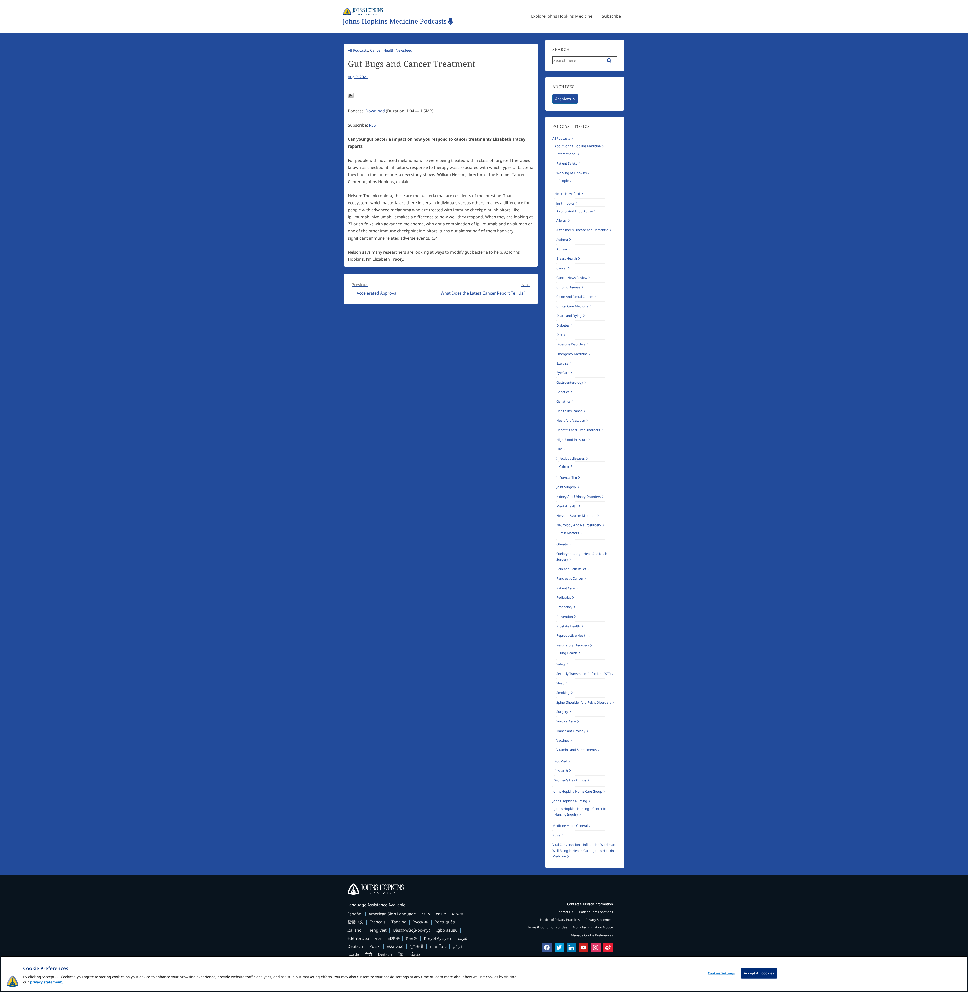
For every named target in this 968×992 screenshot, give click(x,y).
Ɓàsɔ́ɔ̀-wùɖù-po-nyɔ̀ (411, 930)
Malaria (563, 466)
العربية (462, 938)
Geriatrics (563, 401)
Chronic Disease (568, 287)
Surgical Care (566, 721)
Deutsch (355, 946)
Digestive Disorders (570, 344)
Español (354, 914)
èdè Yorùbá (358, 938)
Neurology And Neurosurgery (578, 525)
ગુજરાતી (417, 946)
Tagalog (399, 922)
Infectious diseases (570, 458)
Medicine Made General (570, 825)
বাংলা (378, 938)
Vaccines (562, 740)
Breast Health (566, 258)
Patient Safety (566, 163)
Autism (561, 249)
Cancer (375, 50)
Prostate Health (568, 626)
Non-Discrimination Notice (593, 927)
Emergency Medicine (572, 354)
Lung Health (567, 653)
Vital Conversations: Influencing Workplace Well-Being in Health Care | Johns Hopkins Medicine (584, 850)
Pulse (556, 835)
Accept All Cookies (759, 973)
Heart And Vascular (570, 420)
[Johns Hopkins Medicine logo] (484, 889)
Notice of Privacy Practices (560, 919)
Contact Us (565, 912)
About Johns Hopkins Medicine (577, 146)
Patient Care (565, 588)
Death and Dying (569, 315)
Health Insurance (569, 411)
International (566, 154)
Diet (559, 334)
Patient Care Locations (596, 912)
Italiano (354, 930)
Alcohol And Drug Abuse (574, 211)
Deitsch (385, 954)
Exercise (562, 363)
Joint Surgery (566, 487)
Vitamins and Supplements (576, 749)
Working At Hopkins (571, 173)
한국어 (412, 938)
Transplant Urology (570, 730)
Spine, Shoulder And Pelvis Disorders (583, 702)
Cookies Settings (721, 973)
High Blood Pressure (571, 439)
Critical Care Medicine (572, 306)
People (563, 180)
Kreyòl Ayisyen (437, 938)
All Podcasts (358, 50)
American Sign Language (392, 914)
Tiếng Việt (377, 930)
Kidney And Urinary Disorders (578, 496)
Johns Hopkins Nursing (569, 801)
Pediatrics (563, 597)
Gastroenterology (569, 382)
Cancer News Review (571, 277)
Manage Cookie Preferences (592, 935)
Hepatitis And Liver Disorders (578, 430)
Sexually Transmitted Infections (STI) (583, 673)
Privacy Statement (599, 919)
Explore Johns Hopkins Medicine (561, 16)
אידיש (441, 914)
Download (375, 111)
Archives (563, 99)
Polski (375, 946)
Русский (421, 922)
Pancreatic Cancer (569, 578)
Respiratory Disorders (572, 645)
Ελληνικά (395, 946)
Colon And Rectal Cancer (574, 296)
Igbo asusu (447, 930)
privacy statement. (46, 982)
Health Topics (564, 203)
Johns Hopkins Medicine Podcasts (395, 21)
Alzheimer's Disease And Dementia (582, 230)
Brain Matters (568, 533)
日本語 (393, 938)
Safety (561, 664)
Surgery (562, 711)
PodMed (560, 761)
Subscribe (611, 16)
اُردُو (458, 946)
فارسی (353, 954)
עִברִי (426, 914)
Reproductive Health (571, 635)
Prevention (564, 616)
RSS (372, 125)
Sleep (560, 683)
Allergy (561, 220)
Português (445, 922)
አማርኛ (457, 914)
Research (561, 770)
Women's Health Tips (570, 780)
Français (377, 922)
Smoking (563, 692)
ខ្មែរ (400, 954)
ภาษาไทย (438, 946)
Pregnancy (564, 607)
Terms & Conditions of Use (547, 927)
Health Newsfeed (397, 50)
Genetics (562, 392)
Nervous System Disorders (576, 515)
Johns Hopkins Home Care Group (577, 791)
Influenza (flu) (566, 477)
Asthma (562, 239)
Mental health (566, 506)
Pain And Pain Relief (571, 569)
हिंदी (368, 954)
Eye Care (562, 372)
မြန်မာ (414, 954)
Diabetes (562, 325)
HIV (559, 449)
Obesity (562, 544)
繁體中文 (355, 922)
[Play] (351, 97)
